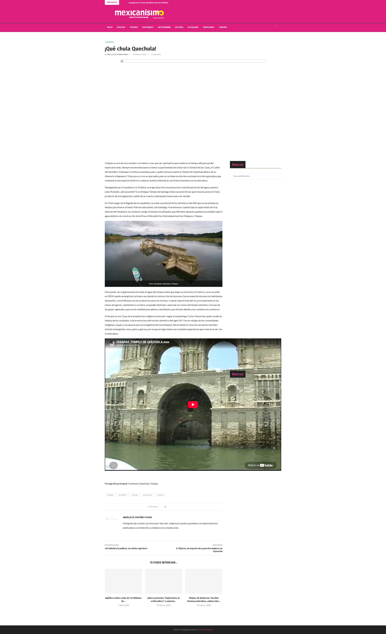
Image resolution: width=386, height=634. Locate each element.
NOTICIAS (121, 27)
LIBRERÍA (223, 27)
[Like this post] (167, 506)
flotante (123, 495)
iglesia (135, 495)
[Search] (279, 27)
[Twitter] (268, 27)
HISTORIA (179, 27)
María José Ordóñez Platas (117, 54)
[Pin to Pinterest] (176, 506)
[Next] (125, 2)
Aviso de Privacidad (205, 629)
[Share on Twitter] (173, 506)
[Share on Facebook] (170, 506)
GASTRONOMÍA (164, 27)
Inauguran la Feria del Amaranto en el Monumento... (152, 3)
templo (160, 495)
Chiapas (110, 495)
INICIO (109, 27)
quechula (147, 495)
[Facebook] (264, 27)
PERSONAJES (147, 27)
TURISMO (134, 27)
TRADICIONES (208, 27)
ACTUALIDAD (193, 27)
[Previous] (122, 2)
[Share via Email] (179, 506)
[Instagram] (271, 27)
